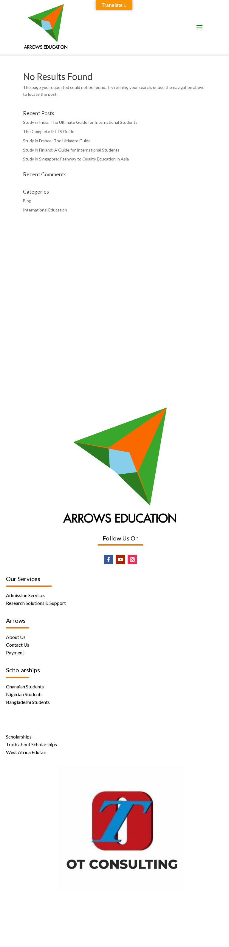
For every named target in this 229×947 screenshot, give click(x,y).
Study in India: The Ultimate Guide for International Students (80, 122)
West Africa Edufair (26, 752)
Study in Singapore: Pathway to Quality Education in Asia (76, 158)
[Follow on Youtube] (120, 559)
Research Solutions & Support (36, 603)
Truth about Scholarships (31, 744)
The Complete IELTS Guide (48, 131)
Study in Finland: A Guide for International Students (71, 149)
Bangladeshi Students (28, 702)
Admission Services (25, 595)
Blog (27, 200)
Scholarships (19, 736)
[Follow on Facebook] (108, 559)
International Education (45, 209)
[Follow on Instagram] (132, 559)
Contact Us (17, 645)
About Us (16, 637)
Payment (15, 652)
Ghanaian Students (25, 686)
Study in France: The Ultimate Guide (57, 140)
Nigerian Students (24, 694)
